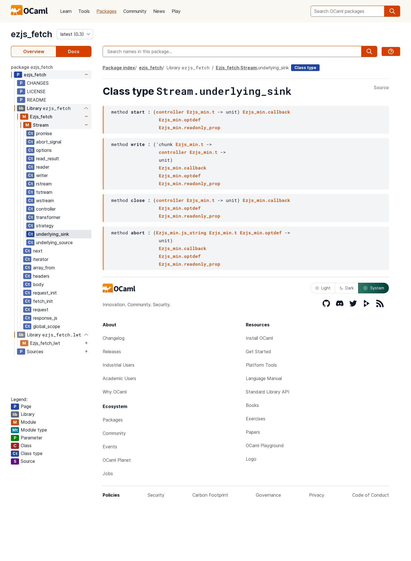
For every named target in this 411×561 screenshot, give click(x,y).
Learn (66, 11)
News (159, 11)
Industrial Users (118, 365)
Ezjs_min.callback (266, 112)
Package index (119, 67)
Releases (112, 351)
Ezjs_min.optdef (180, 119)
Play (176, 11)
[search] (392, 11)
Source (381, 87)
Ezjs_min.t (201, 112)
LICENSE (36, 91)
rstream (44, 184)
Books (252, 405)
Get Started (258, 351)
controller (46, 209)
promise (44, 133)
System (377, 288)
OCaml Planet (117, 460)
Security (156, 495)
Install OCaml (259, 338)
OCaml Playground (265, 445)
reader (42, 167)
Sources (35, 351)
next (37, 251)
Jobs (108, 473)
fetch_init (43, 301)
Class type (305, 67)
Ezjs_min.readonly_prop (189, 127)
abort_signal (48, 142)
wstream (45, 200)
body (38, 284)
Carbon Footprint (210, 495)
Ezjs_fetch (41, 116)
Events (110, 446)
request (40, 309)
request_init (45, 293)
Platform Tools (261, 365)
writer (42, 175)
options (44, 150)
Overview (33, 51)
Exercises (255, 418)
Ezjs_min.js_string (181, 232)
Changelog (113, 338)
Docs (73, 51)
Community (135, 11)
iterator (40, 259)
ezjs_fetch (31, 34)
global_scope (46, 326)
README (36, 100)
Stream (41, 125)
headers (41, 276)
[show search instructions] (391, 51)
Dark (349, 288)
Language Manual (264, 378)
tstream (44, 192)
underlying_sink (52, 234)
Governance (268, 495)
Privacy (316, 495)
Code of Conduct (370, 495)
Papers (253, 432)
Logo (251, 459)
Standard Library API (267, 392)
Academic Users (119, 378)
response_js (45, 318)
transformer (48, 217)
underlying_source (54, 242)
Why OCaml (115, 392)
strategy (45, 225)
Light (325, 288)
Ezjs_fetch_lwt (45, 343)
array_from (44, 267)
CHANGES (38, 83)
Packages (106, 11)
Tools (84, 11)
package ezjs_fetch (32, 67)
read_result (47, 158)
